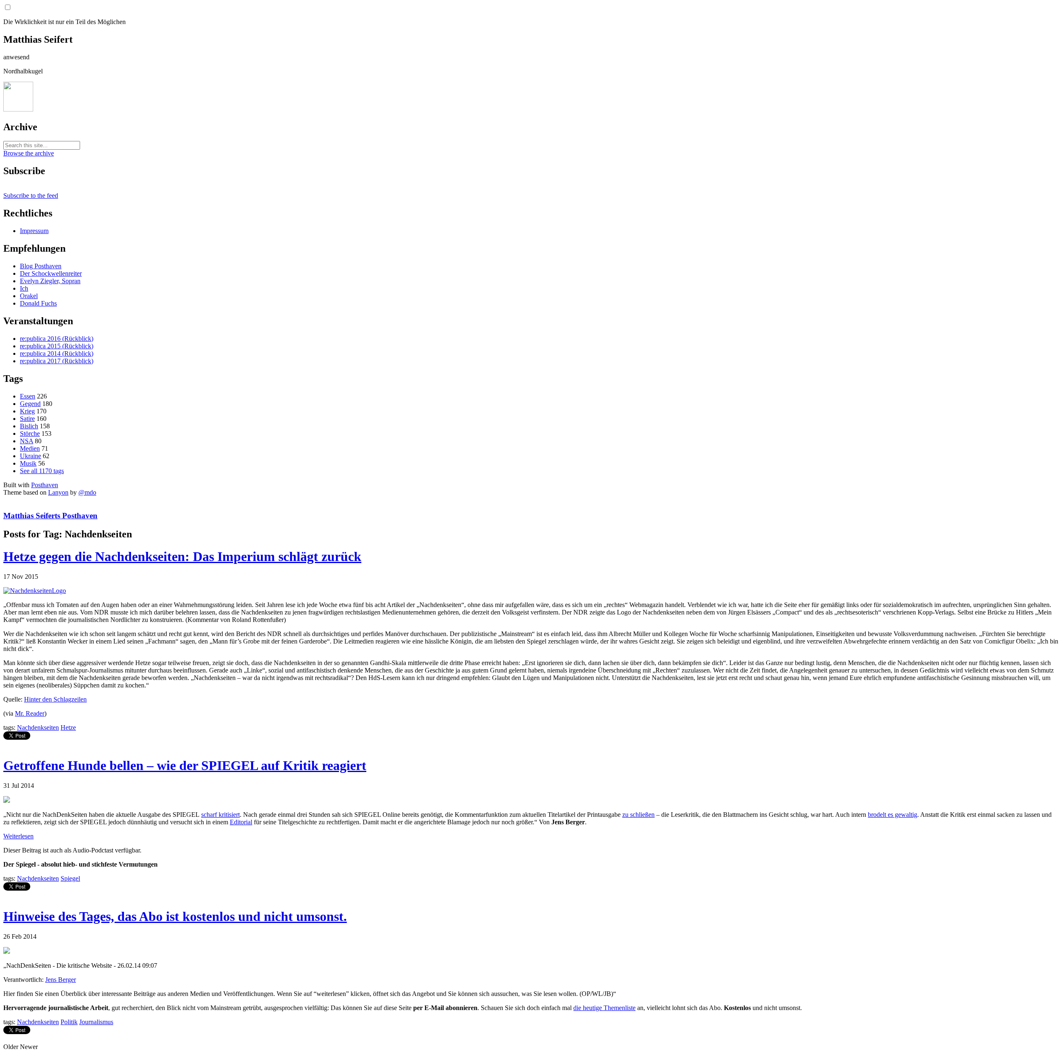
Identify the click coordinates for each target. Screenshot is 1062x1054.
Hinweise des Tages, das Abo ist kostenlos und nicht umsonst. (175, 916)
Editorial (241, 822)
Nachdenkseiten (38, 727)
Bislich (29, 426)
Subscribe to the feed (30, 195)
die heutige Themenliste (604, 1007)
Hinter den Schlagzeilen (55, 699)
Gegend (30, 403)
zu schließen (638, 814)
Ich (24, 288)
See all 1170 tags (42, 470)
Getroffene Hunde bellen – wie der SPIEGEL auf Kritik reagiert (184, 765)
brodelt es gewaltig (892, 814)
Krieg (27, 411)
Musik (28, 463)
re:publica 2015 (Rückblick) (56, 346)
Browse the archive (28, 153)
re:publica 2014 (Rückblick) (56, 353)
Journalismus (96, 1021)
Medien (30, 448)
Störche (30, 433)
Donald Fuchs (38, 303)
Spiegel (70, 878)
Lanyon (58, 492)
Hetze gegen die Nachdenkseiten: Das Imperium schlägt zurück (182, 556)
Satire (27, 418)
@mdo (87, 492)
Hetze (68, 727)
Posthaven (44, 484)
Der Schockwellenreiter (51, 273)
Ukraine (30, 455)
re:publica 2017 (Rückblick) (56, 360)
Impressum (34, 230)
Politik (69, 1021)
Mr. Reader (29, 713)
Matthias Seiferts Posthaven (50, 515)
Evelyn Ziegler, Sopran (50, 280)
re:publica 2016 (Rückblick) (56, 338)
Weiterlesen (18, 836)
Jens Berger (60, 979)
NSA (26, 440)
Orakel (29, 295)
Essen (27, 396)
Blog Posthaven (40, 266)
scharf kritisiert (220, 814)
